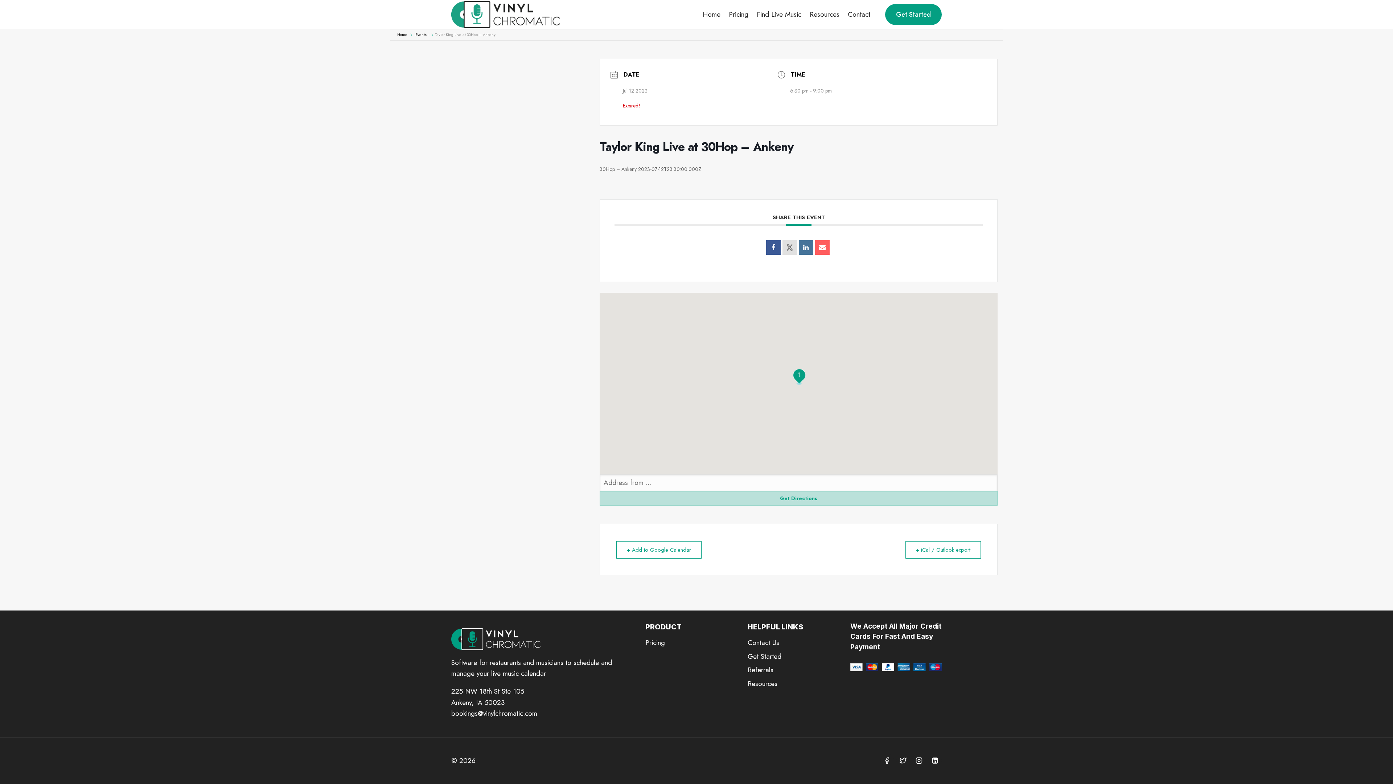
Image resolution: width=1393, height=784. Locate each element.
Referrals (760, 670)
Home (711, 14)
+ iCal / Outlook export (943, 550)
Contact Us (763, 643)
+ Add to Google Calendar (659, 550)
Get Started (913, 14)
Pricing (738, 14)
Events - (421, 34)
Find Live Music (779, 14)
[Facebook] (887, 761)
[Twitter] (903, 761)
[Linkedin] (806, 247)
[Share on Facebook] (773, 247)
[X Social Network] (789, 247)
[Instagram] (919, 761)
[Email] (822, 247)
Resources (824, 14)
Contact (859, 14)
